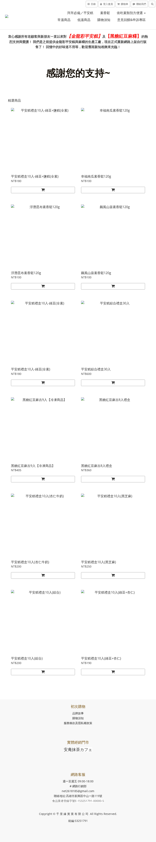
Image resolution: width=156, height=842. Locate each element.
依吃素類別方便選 (130, 13)
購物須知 (103, 20)
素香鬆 (105, 13)
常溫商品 (63, 20)
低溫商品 (83, 20)
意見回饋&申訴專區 (131, 20)
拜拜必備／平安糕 (80, 13)
